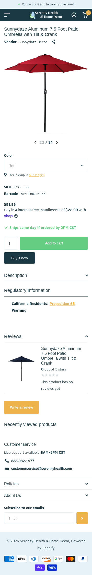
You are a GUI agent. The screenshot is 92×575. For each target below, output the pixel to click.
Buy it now (19, 258)
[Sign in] (74, 15)
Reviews (12, 336)
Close (46, 483)
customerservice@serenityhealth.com (41, 468)
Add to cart (54, 243)
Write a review (21, 407)
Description (15, 275)
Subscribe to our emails (24, 508)
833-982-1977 (22, 461)
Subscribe (82, 518)
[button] (35, 142)
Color (8, 155)
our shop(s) (36, 175)
